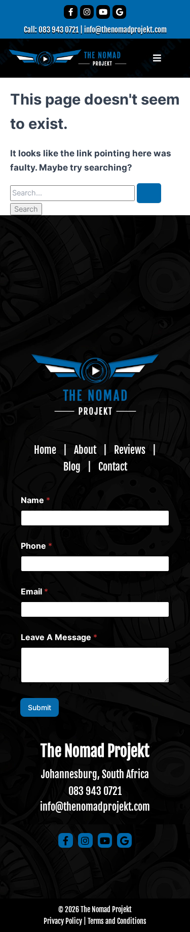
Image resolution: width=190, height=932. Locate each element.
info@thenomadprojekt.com (125, 30)
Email (34, 591)
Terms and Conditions (117, 921)
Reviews (129, 450)
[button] (157, 58)
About (85, 450)
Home (45, 450)
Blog (72, 466)
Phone (36, 546)
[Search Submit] (149, 193)
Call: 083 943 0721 (51, 30)
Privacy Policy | (65, 921)
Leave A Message (59, 637)
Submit (39, 707)
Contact (112, 466)
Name (35, 500)
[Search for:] (85, 192)
